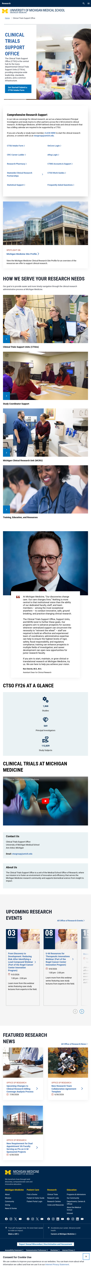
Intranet (70, 1213)
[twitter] (15, 1219)
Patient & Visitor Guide (35, 1198)
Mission (8, 1198)
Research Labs (53, 1198)
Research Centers (54, 1201)
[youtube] (20, 1219)
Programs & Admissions (76, 1194)
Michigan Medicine (14, 1189)
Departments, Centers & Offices (76, 1202)
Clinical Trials (52, 1194)
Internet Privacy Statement (57, 1264)
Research (52, 1189)
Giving (7, 1205)
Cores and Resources (55, 1205)
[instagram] (11, 1219)
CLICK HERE (50, 133)
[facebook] (6, 1219)
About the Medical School (74, 1208)
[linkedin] (57, 1219)
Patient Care (33, 1189)
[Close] (86, 1256)
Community (9, 1201)
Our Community (73, 1198)
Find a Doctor (32, 1194)
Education (72, 1189)
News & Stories (11, 1208)
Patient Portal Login (34, 1201)
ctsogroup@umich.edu (44, 135)
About (7, 1194)
